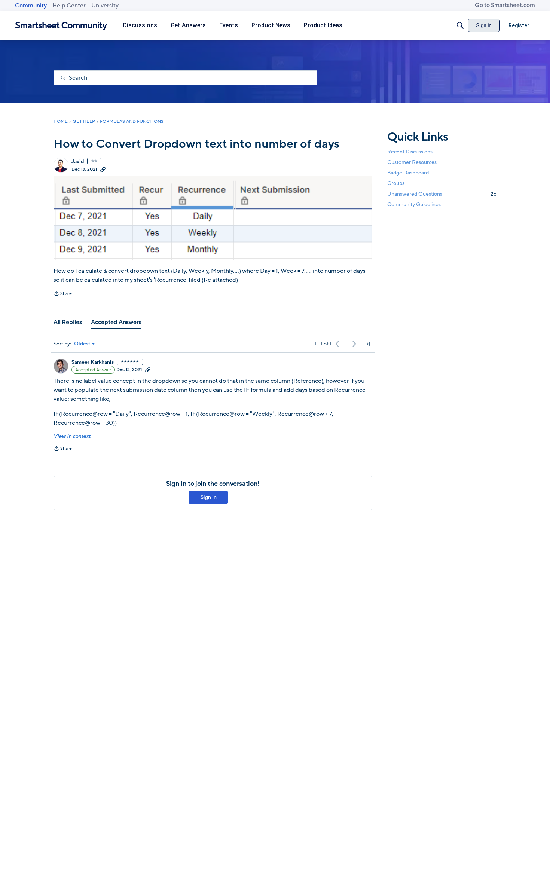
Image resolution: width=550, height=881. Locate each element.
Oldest (82, 344)
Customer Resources (412, 162)
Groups (395, 183)
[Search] (460, 25)
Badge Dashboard (408, 172)
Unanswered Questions (441, 194)
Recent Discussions (410, 151)
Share (63, 294)
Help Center (69, 5)
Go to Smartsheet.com (505, 5)
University (105, 5)
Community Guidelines (414, 204)
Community (31, 5)
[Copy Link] (102, 169)
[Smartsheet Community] (61, 26)
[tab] (67, 322)
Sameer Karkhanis (92, 362)
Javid (77, 161)
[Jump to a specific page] (366, 344)
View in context (72, 436)
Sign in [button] (209, 497)
